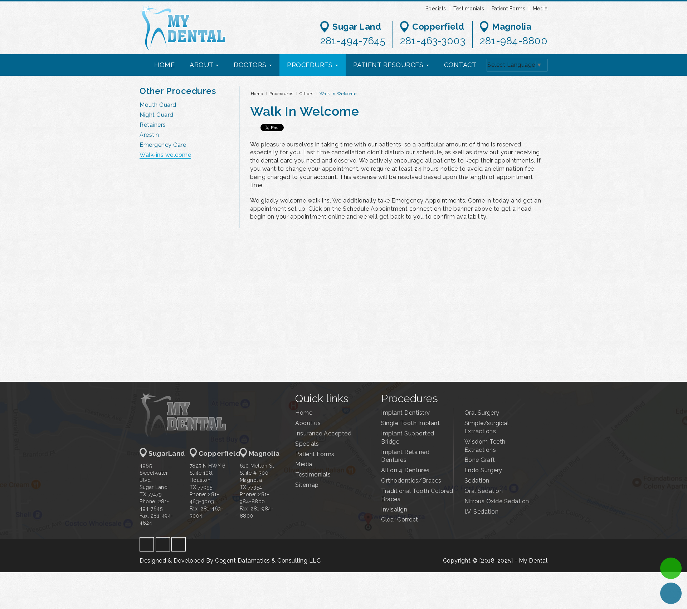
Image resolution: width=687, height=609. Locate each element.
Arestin (149, 134)
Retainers (153, 124)
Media (540, 8)
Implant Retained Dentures (405, 456)
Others (306, 93)
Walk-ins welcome (165, 154)
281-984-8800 (513, 41)
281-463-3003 (432, 41)
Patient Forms (509, 8)
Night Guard (157, 114)
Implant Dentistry (405, 412)
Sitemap (307, 484)
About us (308, 423)
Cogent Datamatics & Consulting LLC (268, 560)
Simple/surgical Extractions (486, 427)
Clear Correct (399, 519)
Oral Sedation (483, 491)
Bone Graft (479, 459)
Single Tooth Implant (410, 423)
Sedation (476, 480)
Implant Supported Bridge (407, 437)
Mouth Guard (158, 104)
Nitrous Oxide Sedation (496, 501)
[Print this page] (524, 128)
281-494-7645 (352, 41)
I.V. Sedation (481, 511)
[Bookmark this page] (534, 128)
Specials (435, 8)
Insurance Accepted (323, 433)
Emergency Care (163, 144)
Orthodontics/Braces (411, 480)
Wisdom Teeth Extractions (485, 445)
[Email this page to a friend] (543, 128)
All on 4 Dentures (405, 470)
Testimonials (468, 8)
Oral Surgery (482, 412)
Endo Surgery (483, 470)
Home (257, 93)
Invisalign (394, 509)
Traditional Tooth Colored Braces (417, 495)
